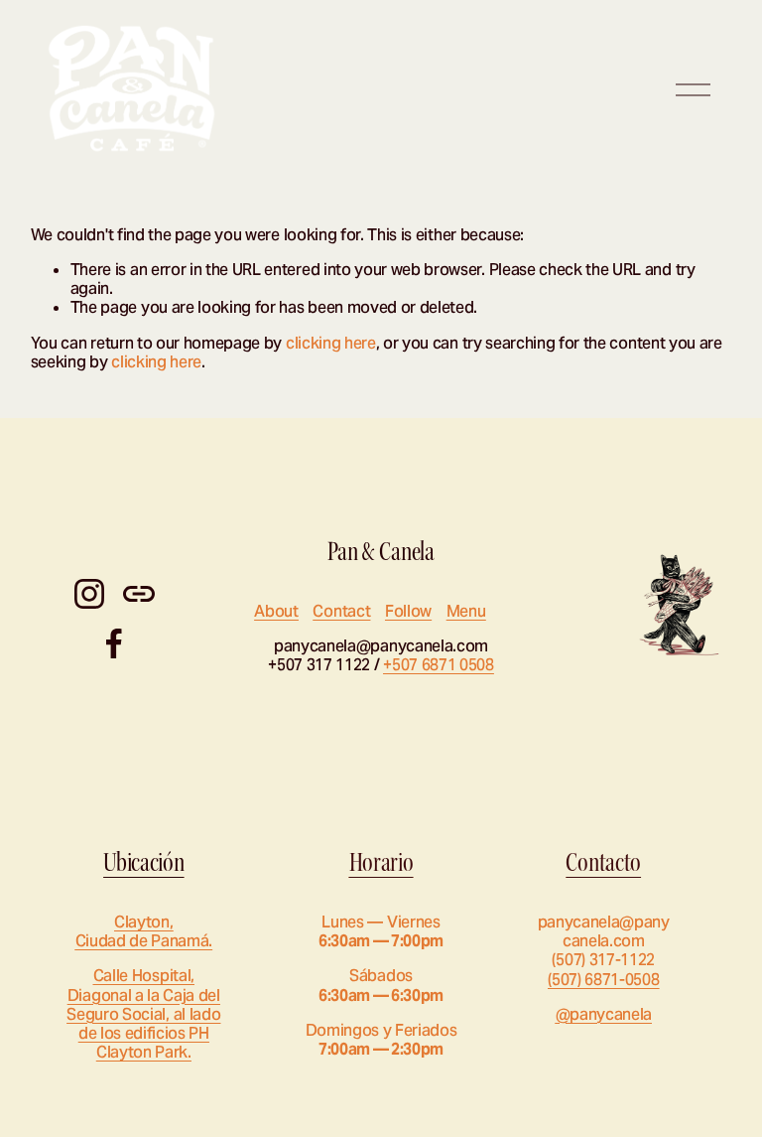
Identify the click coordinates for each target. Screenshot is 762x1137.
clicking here (331, 343)
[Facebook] (114, 643)
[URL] (139, 594)
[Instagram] (89, 594)
